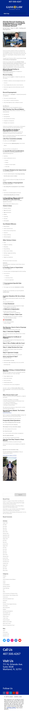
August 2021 (5, 565)
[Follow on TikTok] (17, 693)
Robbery (4, 609)
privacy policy (11, 708)
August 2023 (5, 538)
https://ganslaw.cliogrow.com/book (10, 455)
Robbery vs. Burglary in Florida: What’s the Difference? (13, 500)
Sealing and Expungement (8, 611)
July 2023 (4, 540)
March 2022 (5, 554)
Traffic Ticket (5, 618)
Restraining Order (6, 607)
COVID (4, 582)
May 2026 (5, 528)
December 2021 (6, 559)
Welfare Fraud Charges (7, 621)
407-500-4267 (14, 1)
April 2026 (5, 529)
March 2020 (5, 570)
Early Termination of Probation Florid (10, 593)
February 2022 (5, 556)
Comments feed (6, 634)
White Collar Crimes (7, 623)
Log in (4, 630)
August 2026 (5, 522)
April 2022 (5, 552)
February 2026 (5, 533)
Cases (4, 577)
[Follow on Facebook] (4, 693)
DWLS (4, 591)
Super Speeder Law (6, 612)
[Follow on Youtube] (14, 693)
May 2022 (5, 551)
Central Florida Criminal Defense (9, 579)
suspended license (6, 614)
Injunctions (5, 600)
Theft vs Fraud (5, 616)
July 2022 (4, 547)
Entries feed (5, 632)
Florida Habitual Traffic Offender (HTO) (10, 595)
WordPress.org (5, 635)
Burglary (4, 575)
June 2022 (5, 549)
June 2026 (5, 526)
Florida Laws (5, 597)
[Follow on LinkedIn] (10, 693)
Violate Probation (6, 619)
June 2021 (5, 566)
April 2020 (5, 568)
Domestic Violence (6, 586)
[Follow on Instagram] (7, 693)
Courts (4, 581)
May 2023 (5, 542)
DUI (3, 589)
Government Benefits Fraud (8, 598)
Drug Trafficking (6, 588)
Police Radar (5, 605)
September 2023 (6, 536)
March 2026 (5, 531)
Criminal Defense (6, 584)
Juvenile (4, 602)
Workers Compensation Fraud (8, 625)
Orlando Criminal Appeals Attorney (9, 604)
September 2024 (6, 535)
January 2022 (5, 558)
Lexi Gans (7, 28)
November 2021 (6, 561)
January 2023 (5, 544)
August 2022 (5, 545)
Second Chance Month (7, 412)
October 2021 (5, 563)
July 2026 (4, 524)
